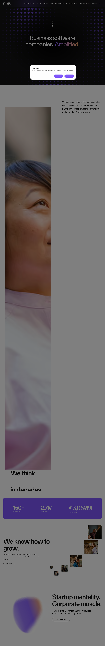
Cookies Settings (35, 75)
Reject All (58, 76)
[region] (53, 72)
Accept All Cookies (69, 76)
